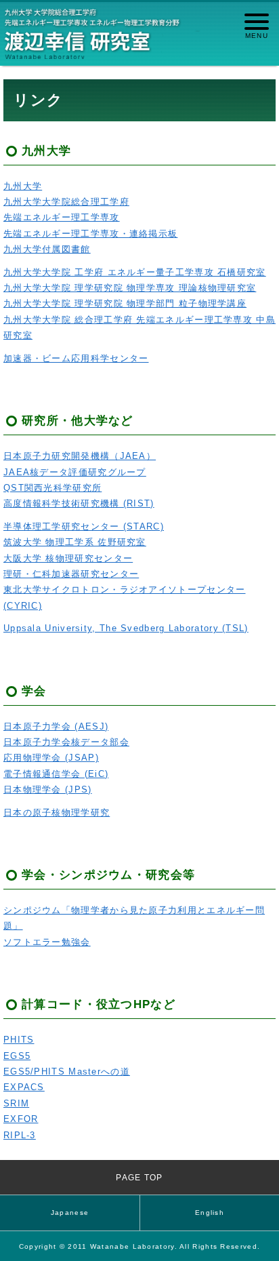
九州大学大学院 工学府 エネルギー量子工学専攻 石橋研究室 (134, 272)
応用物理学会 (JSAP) (51, 758)
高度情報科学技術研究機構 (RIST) (78, 503)
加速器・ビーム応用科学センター (76, 358)
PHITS (19, 1040)
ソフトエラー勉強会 (47, 942)
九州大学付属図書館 (47, 249)
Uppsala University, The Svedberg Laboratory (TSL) (126, 628)
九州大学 (22, 186)
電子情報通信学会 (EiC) (55, 774)
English (209, 1212)
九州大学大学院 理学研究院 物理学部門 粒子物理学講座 (124, 303)
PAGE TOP (139, 1177)
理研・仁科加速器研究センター (71, 574)
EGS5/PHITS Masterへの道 (66, 1071)
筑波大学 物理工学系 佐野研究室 (74, 542)
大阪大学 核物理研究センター (68, 558)
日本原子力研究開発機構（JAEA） (79, 456)
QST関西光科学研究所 (52, 488)
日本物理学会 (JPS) (47, 789)
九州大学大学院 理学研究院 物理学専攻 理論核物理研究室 (129, 288)
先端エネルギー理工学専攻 (61, 217)
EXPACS (24, 1087)
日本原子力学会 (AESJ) (55, 726)
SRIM (16, 1103)
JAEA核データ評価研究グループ (74, 472)
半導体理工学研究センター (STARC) (83, 526)
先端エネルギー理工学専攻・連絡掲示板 (90, 233)
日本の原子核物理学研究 (56, 812)
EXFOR (21, 1119)
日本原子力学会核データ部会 (66, 742)
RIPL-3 (19, 1135)
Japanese (70, 1212)
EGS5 (16, 1056)
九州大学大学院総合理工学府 (66, 202)
